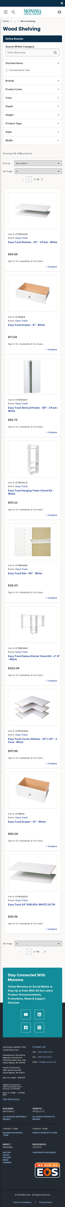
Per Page (7, 171)
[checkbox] (7, 70)
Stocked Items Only (20, 70)
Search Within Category (20, 46)
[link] (23, 179)
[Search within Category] (56, 52)
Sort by (6, 163)
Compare (52, 266)
